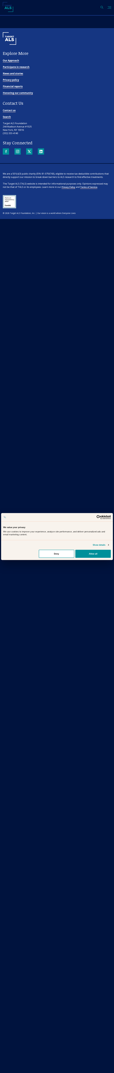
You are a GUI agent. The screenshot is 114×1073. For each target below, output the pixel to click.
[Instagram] (17, 151)
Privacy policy (11, 79)
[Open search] (102, 7)
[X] (29, 151)
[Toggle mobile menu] (109, 7)
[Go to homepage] (9, 49)
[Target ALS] (8, 11)
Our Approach (11, 60)
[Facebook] (6, 151)
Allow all (93, 553)
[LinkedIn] (41, 151)
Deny (56, 553)
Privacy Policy (68, 187)
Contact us (9, 110)
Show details (99, 545)
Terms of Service (88, 187)
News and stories (13, 73)
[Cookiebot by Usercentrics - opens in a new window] (98, 517)
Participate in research (16, 67)
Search (7, 116)
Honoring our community (18, 92)
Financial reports (13, 86)
